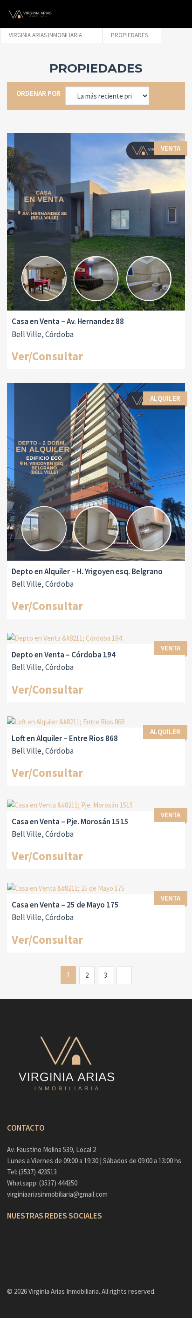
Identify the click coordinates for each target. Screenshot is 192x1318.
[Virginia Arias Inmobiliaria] (30, 14)
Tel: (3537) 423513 (32, 1171)
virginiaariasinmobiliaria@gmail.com (57, 1194)
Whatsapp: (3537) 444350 (42, 1183)
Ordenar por (38, 93)
